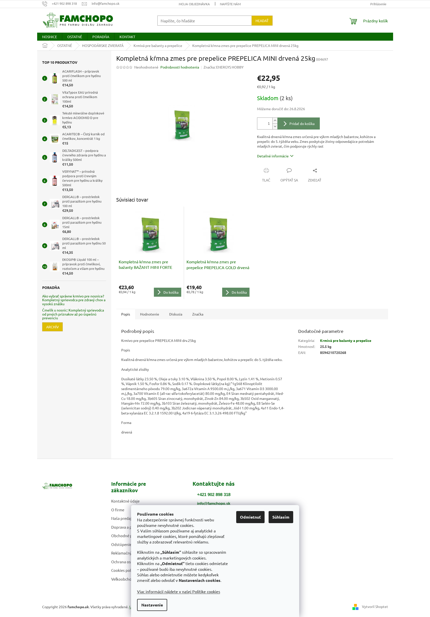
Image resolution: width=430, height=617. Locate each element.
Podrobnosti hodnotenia (179, 67)
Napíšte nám (230, 4)
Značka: (223, 67)
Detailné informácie (273, 156)
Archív (52, 327)
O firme (117, 509)
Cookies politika (125, 570)
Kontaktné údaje (125, 501)
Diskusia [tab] (175, 314)
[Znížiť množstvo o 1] (274, 126)
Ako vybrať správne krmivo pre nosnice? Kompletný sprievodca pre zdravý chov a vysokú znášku (73, 300)
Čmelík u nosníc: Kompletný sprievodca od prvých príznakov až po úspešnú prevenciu (73, 314)
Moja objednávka (194, 4)
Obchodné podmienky (130, 535)
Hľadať (262, 20)
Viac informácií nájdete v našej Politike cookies (178, 591)
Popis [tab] (125, 314)
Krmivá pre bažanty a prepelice (345, 340)
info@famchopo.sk (213, 503)
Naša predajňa (123, 518)
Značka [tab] (197, 314)
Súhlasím (280, 517)
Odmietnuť (250, 517)
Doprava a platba (126, 527)
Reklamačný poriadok (129, 552)
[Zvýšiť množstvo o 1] (274, 121)
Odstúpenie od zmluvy (130, 544)
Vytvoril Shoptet (375, 606)
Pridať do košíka (302, 123)
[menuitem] (49, 37)
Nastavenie (152, 604)
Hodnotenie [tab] (149, 314)
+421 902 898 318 (213, 494)
